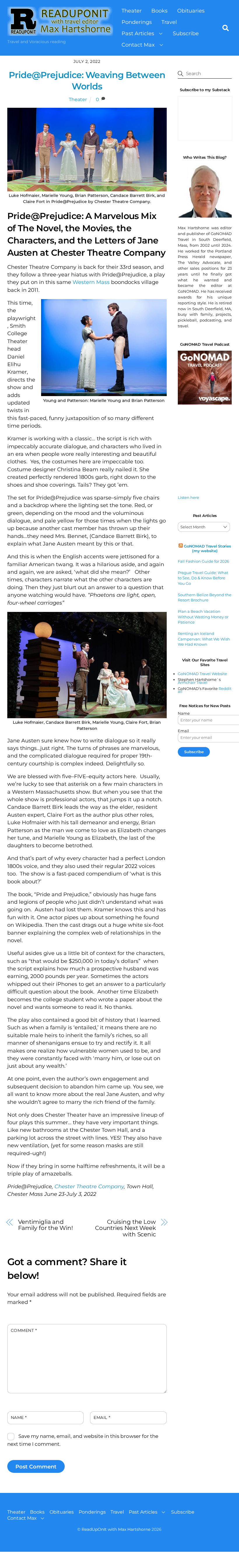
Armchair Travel (193, 682)
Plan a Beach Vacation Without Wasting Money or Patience (203, 616)
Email (102, 1417)
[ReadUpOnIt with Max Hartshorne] (60, 32)
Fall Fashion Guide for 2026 (203, 561)
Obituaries (191, 11)
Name (19, 1417)
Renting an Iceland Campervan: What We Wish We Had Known (204, 639)
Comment (24, 1330)
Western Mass (91, 282)
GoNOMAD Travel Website (202, 673)
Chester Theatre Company (89, 1186)
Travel (169, 22)
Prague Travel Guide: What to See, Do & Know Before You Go (203, 578)
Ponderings (137, 22)
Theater (132, 11)
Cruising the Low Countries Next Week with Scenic (125, 1228)
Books (159, 11)
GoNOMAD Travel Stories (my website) (207, 548)
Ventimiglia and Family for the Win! (45, 1225)
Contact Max (138, 45)
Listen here (188, 497)
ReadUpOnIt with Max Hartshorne (116, 1529)
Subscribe (186, 33)
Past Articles (138, 33)
